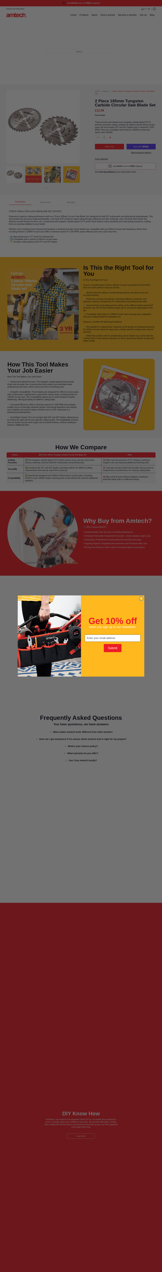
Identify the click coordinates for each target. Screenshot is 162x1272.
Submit (112, 648)
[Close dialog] (141, 598)
